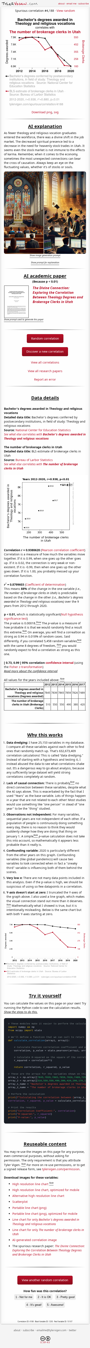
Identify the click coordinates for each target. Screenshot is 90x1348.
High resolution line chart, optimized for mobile (45, 1190)
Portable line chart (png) (29, 1208)
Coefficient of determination (45, 584)
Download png (42, 112)
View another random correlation (45, 1280)
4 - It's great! (34, 1304)
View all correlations (45, 362)
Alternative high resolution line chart (38, 1196)
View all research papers (45, 371)
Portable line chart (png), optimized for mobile (44, 1214)
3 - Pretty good (66, 1297)
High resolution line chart (30, 1184)
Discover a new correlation (45, 351)
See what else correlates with (45, 436)
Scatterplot (20, 1202)
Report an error (45, 379)
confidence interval (59, 663)
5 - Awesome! (55, 1304)
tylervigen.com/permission (61, 1169)
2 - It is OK (44, 1297)
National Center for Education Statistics (43, 430)
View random (66, 11)
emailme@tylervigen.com (51, 1330)
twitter (72, 1330)
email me (71, 3)
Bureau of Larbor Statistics (34, 460)
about (61, 3)
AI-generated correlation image (34, 1240)
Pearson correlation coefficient (63, 550)
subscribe (83, 3)
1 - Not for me (23, 1297)
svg (56, 112)
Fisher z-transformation (25, 667)
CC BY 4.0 (45, 1342)
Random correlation (45, 338)
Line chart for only (45, 1222)
